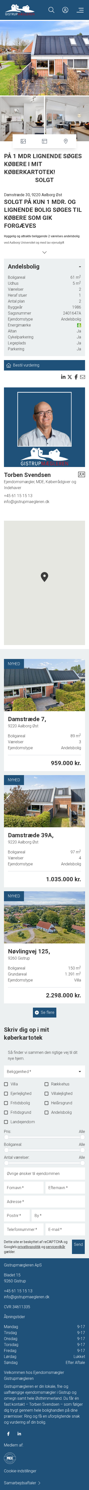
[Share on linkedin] (63, 376)
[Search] (51, 10)
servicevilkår (55, 1247)
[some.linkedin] (19, 1433)
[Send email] (82, 376)
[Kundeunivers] (65, 10)
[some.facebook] (8, 1433)
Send (78, 1244)
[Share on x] (69, 376)
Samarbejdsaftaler (20, 1483)
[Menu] (79, 10)
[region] (44, 583)
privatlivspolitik (29, 1247)
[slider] (6, 1137)
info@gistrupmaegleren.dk (26, 501)
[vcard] (81, 481)
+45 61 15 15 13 (18, 495)
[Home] (24, 10)
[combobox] (40, 1073)
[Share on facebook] (76, 376)
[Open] (79, 1071)
